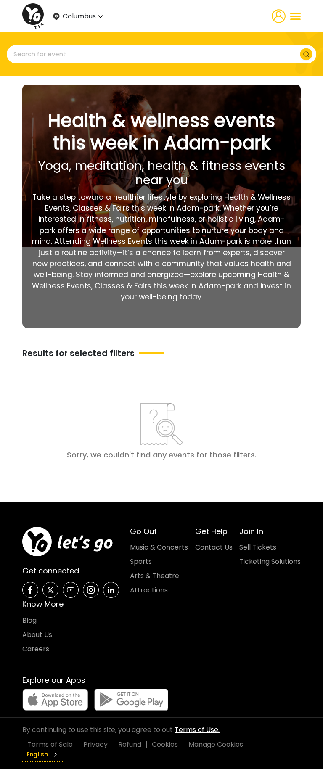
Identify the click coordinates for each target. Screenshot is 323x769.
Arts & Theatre (154, 576)
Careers (35, 649)
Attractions (149, 590)
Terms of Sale (50, 744)
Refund (129, 744)
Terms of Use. (197, 730)
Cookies (165, 744)
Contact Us (214, 547)
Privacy (95, 744)
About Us (37, 635)
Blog (29, 620)
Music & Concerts (159, 547)
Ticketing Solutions (270, 561)
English (37, 754)
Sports (141, 561)
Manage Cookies (215, 744)
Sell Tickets (257, 547)
